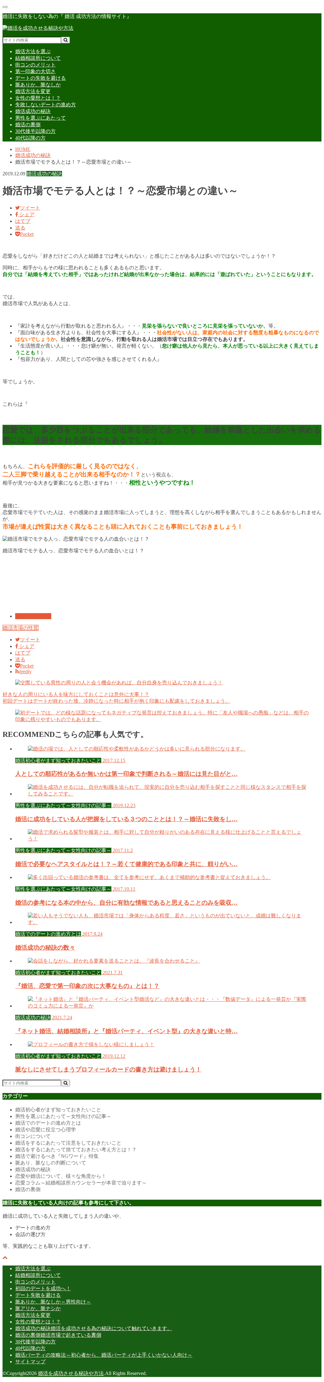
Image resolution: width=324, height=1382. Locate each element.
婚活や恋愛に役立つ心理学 (45, 1129)
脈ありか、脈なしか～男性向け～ (53, 1301)
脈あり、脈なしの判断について (50, 1162)
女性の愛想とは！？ (38, 98)
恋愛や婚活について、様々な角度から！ (60, 1176)
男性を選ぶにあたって (40, 118)
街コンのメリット (35, 64)
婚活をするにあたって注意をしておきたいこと (68, 1143)
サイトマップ (30, 1361)
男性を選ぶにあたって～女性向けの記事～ (63, 1116)
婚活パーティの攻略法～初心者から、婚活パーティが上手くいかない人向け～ (103, 1355)
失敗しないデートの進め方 (45, 104)
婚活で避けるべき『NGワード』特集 (57, 1156)
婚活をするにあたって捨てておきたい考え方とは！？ (76, 1149)
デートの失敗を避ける (40, 78)
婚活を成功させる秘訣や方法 (71, 1373)
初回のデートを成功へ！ (43, 1288)
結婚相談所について (38, 58)
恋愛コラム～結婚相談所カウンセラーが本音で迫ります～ (81, 1182)
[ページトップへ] (5, 1257)
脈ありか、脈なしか (38, 84)
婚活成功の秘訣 (33, 111)
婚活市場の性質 (20, 628)
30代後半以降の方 (35, 131)
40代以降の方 (30, 138)
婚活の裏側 (27, 124)
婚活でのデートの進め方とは (48, 1123)
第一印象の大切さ (35, 71)
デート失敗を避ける (38, 1295)
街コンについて (33, 1136)
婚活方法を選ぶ (33, 51)
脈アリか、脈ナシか (38, 1308)
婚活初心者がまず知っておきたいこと (58, 1109)
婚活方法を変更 (33, 91)
